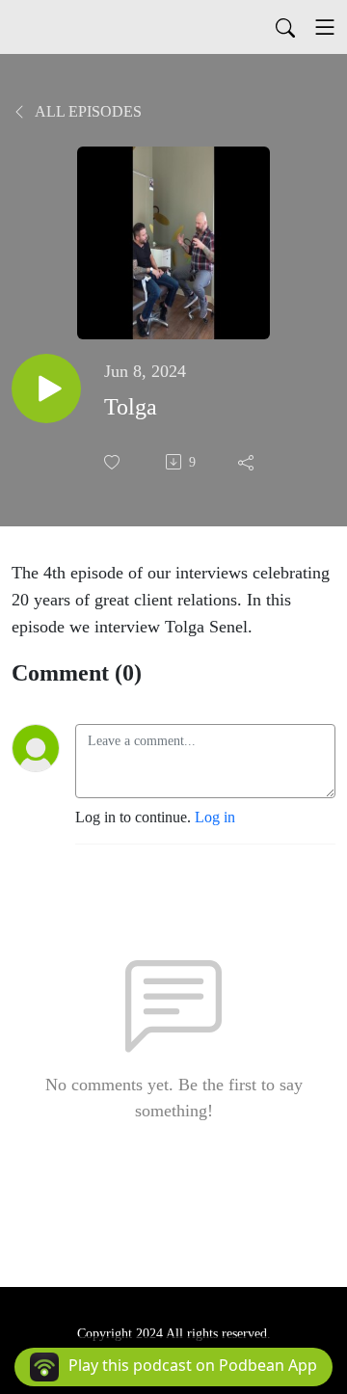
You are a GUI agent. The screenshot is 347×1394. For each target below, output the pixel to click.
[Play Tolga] (46, 388)
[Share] (247, 461)
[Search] (285, 27)
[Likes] (113, 462)
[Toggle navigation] (325, 27)
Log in (215, 817)
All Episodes (87, 111)
